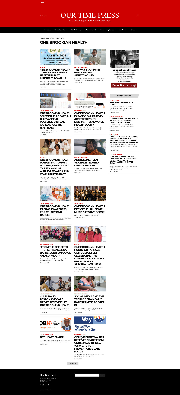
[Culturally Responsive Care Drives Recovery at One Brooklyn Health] (55, 283)
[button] (138, 15)
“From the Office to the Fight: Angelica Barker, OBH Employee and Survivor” (55, 251)
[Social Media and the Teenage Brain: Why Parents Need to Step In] (90, 283)
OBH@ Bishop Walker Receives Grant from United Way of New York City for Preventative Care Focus (89, 344)
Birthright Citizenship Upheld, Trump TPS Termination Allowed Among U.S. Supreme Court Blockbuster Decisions (124, 139)
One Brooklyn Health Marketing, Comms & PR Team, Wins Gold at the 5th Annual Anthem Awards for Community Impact (55, 167)
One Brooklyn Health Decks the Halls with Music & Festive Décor (89, 209)
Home (42, 38)
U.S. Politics (114, 134)
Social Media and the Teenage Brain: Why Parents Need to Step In (89, 301)
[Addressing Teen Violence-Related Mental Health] (90, 147)
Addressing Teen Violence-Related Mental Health (86, 162)
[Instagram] (43, 385)
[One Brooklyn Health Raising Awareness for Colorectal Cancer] (55, 193)
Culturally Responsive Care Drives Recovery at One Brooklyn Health (55, 301)
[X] (49, 385)
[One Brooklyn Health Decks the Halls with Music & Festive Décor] (90, 193)
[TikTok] (46, 385)
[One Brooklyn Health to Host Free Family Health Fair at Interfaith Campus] (55, 57)
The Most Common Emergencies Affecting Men (87, 72)
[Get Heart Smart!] (55, 324)
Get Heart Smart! (52, 337)
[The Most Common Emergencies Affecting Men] (90, 57)
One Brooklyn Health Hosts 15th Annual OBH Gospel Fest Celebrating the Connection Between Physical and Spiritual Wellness (89, 255)
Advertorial (78, 204)
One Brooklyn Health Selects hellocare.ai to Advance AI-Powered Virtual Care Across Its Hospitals (55, 120)
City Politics (114, 100)
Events (42, 67)
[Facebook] (40, 385)
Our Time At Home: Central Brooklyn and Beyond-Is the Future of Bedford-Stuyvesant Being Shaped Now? (123, 160)
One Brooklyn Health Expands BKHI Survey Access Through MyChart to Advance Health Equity (89, 119)
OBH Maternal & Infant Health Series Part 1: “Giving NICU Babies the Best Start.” (124, 120)
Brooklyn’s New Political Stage (122, 103)
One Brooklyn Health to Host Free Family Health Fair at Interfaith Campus (55, 74)
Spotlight (43, 157)
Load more (72, 363)
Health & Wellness (80, 67)
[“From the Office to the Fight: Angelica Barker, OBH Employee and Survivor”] (55, 234)
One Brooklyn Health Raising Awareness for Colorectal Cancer (55, 210)
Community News (80, 110)
